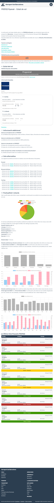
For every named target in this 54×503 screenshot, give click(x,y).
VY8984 (12, 185)
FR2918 (11, 164)
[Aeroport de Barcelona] (2, 4)
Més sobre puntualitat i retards (36, 62)
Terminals (30, 474)
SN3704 (12, 173)
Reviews (29, 496)
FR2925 (11, 165)
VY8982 (12, 183)
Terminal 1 (29, 476)
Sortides (3, 475)
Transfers (3, 494)
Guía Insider (30, 490)
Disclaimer (17, 501)
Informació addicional (6, 46)
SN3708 (12, 176)
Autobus (3, 485)
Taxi (2, 486)
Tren (2, 488)
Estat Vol (3, 477)
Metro (2, 490)
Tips (28, 494)
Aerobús (3, 495)
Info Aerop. (30, 483)
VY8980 (12, 182)
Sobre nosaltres (28, 501)
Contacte (22, 501)
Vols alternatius (5, 48)
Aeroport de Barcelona (14, 4)
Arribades (3, 474)
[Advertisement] (27, 21)
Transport (4, 483)
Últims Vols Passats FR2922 (8, 52)
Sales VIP (29, 486)
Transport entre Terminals (7, 492)
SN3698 (12, 171)
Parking (3, 480)
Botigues (29, 488)
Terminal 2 (29, 478)
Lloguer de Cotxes (32, 480)
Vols (2, 472)
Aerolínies (30, 472)
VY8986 (12, 187)
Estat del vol (4, 44)
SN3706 (12, 174)
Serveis (29, 485)
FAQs (28, 492)
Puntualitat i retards (6, 50)
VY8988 (12, 189)
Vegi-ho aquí (32, 77)
